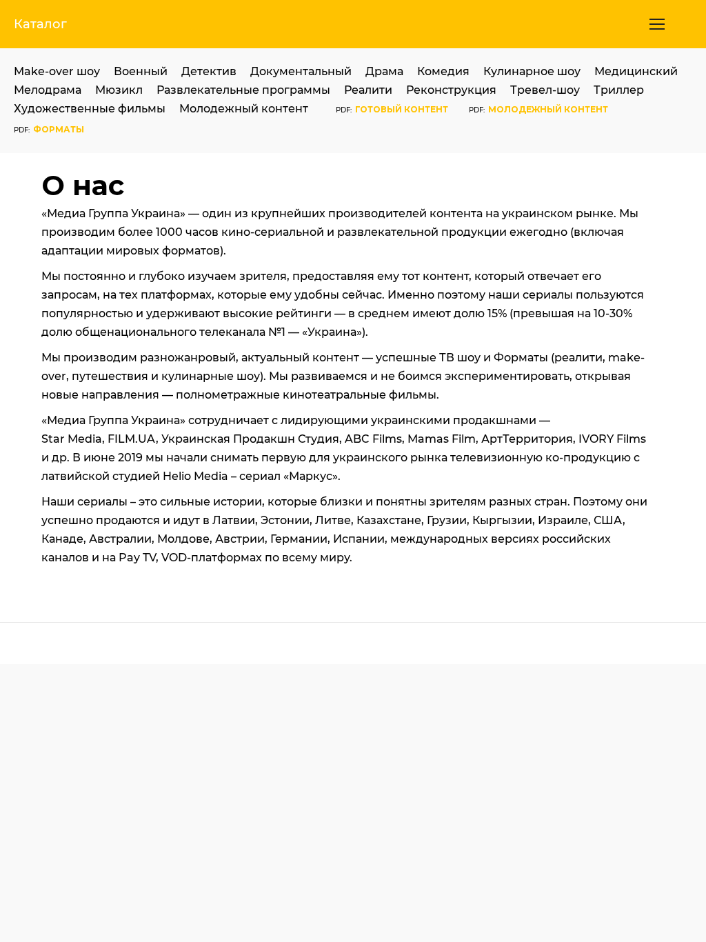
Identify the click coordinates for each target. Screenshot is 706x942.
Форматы (58, 129)
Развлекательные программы (243, 90)
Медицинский (636, 71)
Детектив (208, 71)
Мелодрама (47, 90)
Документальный (301, 71)
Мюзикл (119, 90)
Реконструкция (451, 90)
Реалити (368, 90)
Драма (384, 71)
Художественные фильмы (89, 108)
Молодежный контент (243, 108)
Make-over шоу (57, 71)
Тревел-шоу (545, 90)
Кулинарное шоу (532, 71)
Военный (141, 71)
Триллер (619, 90)
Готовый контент (401, 109)
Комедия (443, 71)
